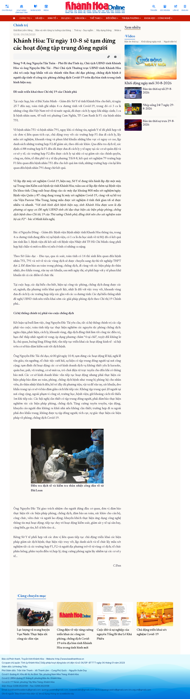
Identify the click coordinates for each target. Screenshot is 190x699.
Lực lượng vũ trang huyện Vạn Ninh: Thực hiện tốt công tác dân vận (33, 634)
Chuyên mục (7, 10)
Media (46, 10)
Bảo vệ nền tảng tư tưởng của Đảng (53, 30)
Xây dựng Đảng (103, 30)
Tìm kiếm (153, 10)
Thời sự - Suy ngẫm (83, 30)
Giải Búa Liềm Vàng (23, 30)
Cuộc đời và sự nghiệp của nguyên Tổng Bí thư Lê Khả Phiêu (114, 634)
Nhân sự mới (36, 10)
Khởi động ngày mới (151, 41)
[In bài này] (115, 56)
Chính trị (20, 25)
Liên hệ (176, 10)
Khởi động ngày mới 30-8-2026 (148, 83)
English (185, 10)
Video (130, 36)
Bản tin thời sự (131, 41)
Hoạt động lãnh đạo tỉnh (21, 11)
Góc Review (165, 10)
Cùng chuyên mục (32, 596)
